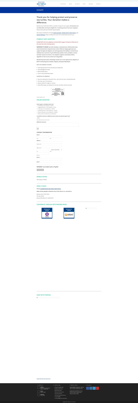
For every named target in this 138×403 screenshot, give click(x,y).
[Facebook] (87, 388)
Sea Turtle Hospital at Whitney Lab (60, 395)
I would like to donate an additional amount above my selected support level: (53, 116)
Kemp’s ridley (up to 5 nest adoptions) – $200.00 (48, 112)
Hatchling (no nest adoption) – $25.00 (45, 105)
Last (50, 138)
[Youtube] (97, 388)
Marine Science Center (58, 390)
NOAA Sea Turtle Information (59, 392)
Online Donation (57, 33)
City (37, 151)
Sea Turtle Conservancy (58, 393)
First (37, 138)
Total (38, 128)
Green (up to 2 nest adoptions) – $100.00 (46, 108)
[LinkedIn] (94, 388)
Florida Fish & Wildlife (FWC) (59, 387)
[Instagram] (90, 388)
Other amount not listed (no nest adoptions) (47, 113)
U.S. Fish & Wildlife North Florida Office (61, 398)
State (50, 151)
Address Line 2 (39, 147)
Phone (38, 157)
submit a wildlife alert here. (78, 388)
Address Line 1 (39, 144)
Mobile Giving (65, 33)
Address (39, 140)
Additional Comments (41, 122)
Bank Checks (72, 33)
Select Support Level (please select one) (45, 104)
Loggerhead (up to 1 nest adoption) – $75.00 (47, 107)
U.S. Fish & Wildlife (57, 396)
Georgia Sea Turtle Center (59, 388)
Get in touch (42, 395)
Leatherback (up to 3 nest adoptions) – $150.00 (47, 110)
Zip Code (38, 155)
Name (38, 134)
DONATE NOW (40, 169)
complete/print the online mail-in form (50, 188)
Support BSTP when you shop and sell (43, 378)
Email (38, 161)
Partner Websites (41, 34)
